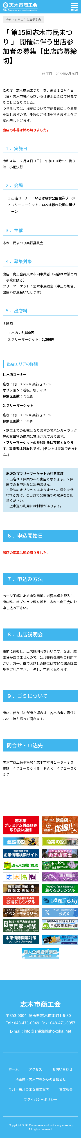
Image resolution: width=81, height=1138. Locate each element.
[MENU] (74, 7)
